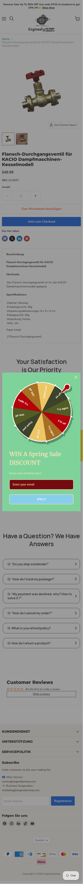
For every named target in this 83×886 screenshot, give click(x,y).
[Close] (75, 377)
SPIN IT (41, 499)
